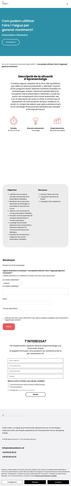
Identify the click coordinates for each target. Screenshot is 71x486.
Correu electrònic (10, 308)
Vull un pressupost (16, 387)
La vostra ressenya (11, 286)
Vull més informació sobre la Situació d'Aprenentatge (27, 385)
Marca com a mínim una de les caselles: (26, 381)
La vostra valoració (11, 280)
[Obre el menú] (67, 4)
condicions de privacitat (26, 390)
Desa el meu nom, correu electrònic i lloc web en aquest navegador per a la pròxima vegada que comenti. (36, 319)
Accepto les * (22, 390)
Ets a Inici (5, 64)
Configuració (12, 482)
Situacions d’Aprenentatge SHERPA (22, 64)
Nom (5, 299)
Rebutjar (35, 482)
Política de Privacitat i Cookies (46, 476)
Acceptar (58, 482)
